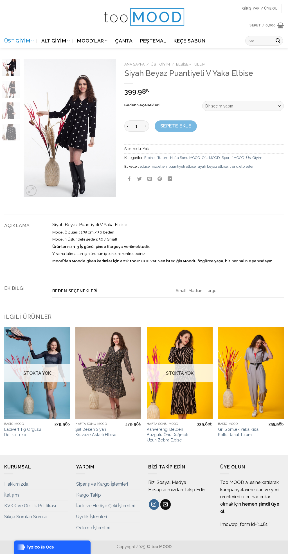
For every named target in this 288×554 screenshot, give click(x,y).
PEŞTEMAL (153, 41)
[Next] (107, 128)
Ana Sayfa (134, 64)
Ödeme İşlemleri (93, 527)
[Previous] (33, 128)
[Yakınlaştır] (31, 190)
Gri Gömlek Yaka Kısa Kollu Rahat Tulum (238, 432)
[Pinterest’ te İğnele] (160, 179)
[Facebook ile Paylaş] (129, 179)
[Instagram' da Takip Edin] (154, 504)
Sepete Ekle (175, 126)
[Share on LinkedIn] (170, 179)
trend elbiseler (242, 166)
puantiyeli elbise (182, 166)
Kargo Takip (88, 495)
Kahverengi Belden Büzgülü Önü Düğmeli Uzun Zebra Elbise (167, 434)
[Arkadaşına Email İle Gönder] (149, 179)
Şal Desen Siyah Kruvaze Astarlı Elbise (95, 432)
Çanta (124, 41)
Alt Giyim (53, 41)
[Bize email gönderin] (165, 504)
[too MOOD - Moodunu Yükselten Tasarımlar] (144, 17)
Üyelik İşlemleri (91, 516)
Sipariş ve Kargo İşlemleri (102, 484)
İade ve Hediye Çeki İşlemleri (105, 505)
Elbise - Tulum (191, 64)
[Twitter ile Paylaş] (139, 179)
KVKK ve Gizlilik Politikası (30, 505)
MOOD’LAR (90, 41)
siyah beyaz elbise (212, 166)
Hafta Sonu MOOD (185, 158)
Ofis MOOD (211, 158)
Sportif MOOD (233, 158)
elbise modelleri (153, 166)
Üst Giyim (17, 41)
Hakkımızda (16, 484)
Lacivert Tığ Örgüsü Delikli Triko (22, 432)
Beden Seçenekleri (141, 105)
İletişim (11, 495)
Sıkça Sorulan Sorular (26, 516)
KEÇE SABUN (189, 41)
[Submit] (278, 41)
